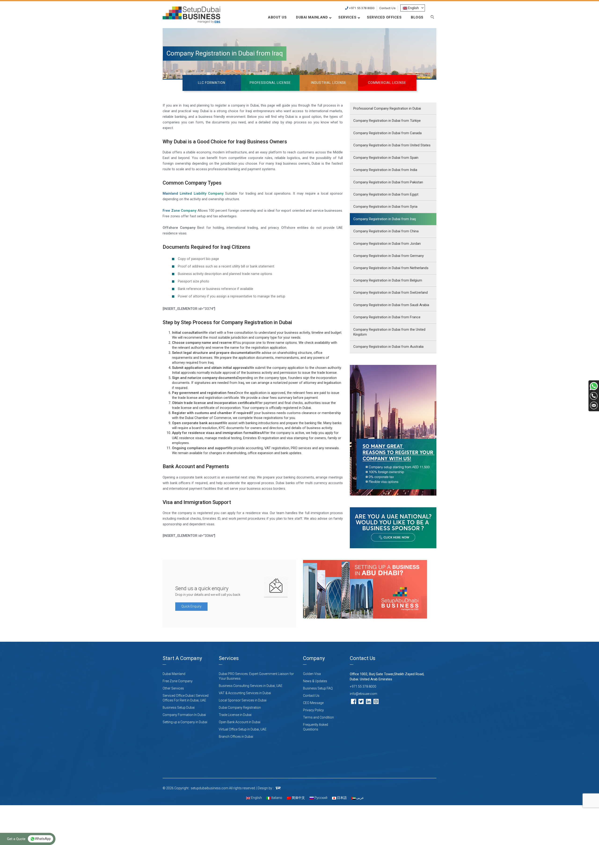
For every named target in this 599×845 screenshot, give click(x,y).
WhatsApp (43, 839)
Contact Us (387, 8)
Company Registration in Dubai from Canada (387, 133)
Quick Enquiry (191, 606)
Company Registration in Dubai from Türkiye (387, 121)
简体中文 (298, 798)
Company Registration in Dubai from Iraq (384, 219)
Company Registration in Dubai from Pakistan (388, 182)
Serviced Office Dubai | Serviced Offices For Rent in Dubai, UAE (185, 698)
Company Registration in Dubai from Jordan (387, 243)
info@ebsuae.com (363, 694)
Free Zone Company (178, 681)
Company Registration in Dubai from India (385, 170)
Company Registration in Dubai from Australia (388, 347)
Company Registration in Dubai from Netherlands (390, 268)
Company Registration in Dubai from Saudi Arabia (391, 305)
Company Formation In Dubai (184, 715)
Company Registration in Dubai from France (386, 317)
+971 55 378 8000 (361, 8)
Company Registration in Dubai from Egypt (385, 194)
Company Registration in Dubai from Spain (385, 158)
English (256, 798)
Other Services (173, 688)
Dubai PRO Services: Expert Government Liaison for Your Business (256, 676)
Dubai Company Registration (240, 707)
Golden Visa (312, 674)
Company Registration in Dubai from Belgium (387, 280)
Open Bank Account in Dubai (239, 722)
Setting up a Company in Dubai (185, 722)
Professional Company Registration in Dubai (387, 108)
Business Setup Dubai (179, 707)
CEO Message (313, 703)
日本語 (341, 798)
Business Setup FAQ (318, 688)
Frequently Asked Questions (315, 727)
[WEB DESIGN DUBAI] (278, 788)
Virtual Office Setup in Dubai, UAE (243, 729)
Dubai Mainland (174, 674)
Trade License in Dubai (235, 715)
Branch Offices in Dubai (236, 736)
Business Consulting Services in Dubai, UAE (250, 686)
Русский (320, 798)
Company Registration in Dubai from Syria (385, 206)
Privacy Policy (313, 710)
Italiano (276, 798)
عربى (360, 798)
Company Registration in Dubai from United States (392, 145)
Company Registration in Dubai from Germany (388, 256)
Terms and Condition (318, 717)
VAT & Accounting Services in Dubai (245, 693)
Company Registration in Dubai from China (386, 231)
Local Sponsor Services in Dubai (243, 700)
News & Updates (315, 681)
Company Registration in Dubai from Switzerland (390, 292)
